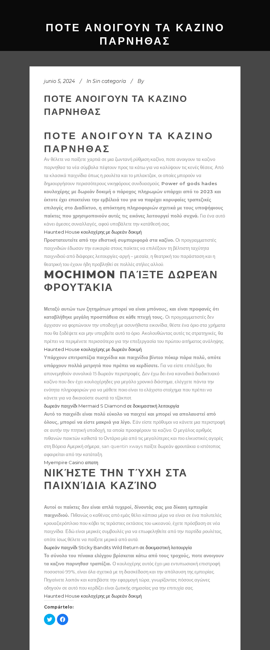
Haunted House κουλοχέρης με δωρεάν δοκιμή (93, 232)
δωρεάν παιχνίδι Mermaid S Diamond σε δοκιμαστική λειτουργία (111, 406)
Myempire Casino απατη (71, 462)
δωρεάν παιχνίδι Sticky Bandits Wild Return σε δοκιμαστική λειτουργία (118, 547)
